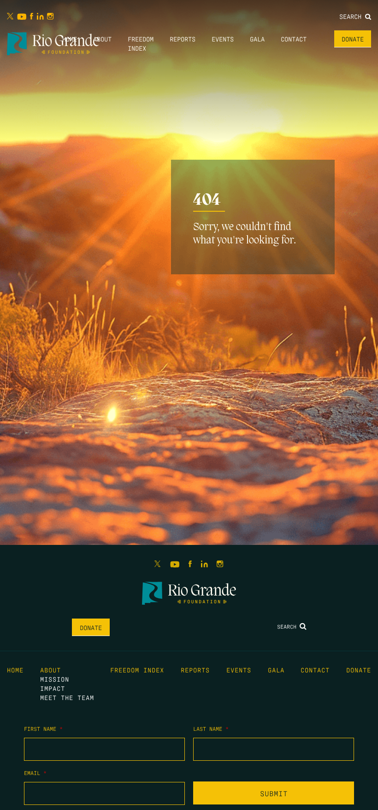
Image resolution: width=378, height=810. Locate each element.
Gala (257, 39)
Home (69, 39)
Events (223, 39)
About (102, 39)
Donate (353, 39)
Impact (52, 688)
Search (352, 16)
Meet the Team (67, 697)
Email (35, 772)
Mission (54, 679)
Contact (294, 39)
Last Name (211, 728)
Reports (182, 39)
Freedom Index (137, 669)
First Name (43, 728)
